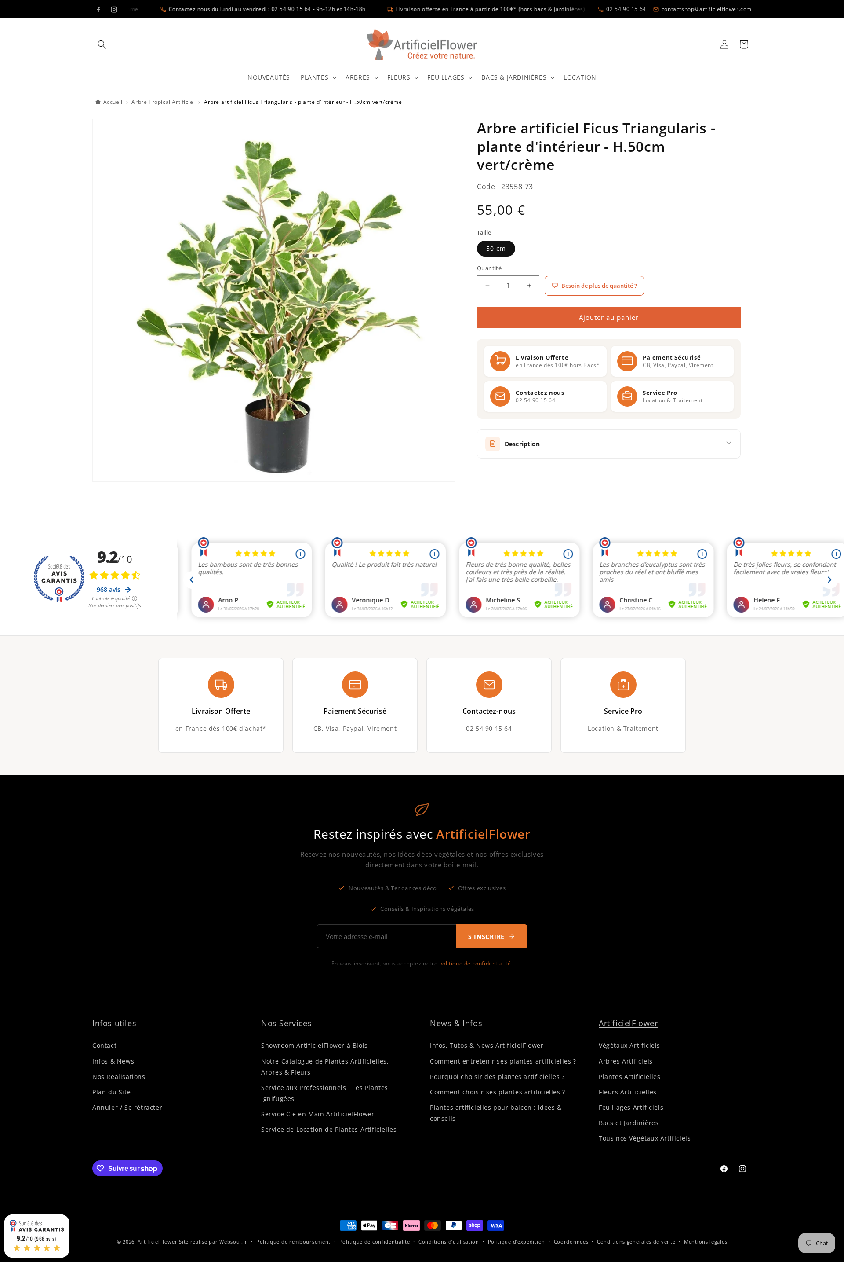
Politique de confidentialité (374, 1241)
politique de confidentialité (475, 963)
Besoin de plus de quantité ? (599, 286)
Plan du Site (111, 1092)
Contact (104, 1045)
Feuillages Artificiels (631, 1107)
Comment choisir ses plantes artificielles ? (497, 1092)
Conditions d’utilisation (448, 1241)
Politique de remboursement (293, 1241)
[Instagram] (114, 9)
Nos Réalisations (119, 1076)
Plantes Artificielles (630, 1076)
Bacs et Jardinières (628, 1123)
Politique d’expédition (516, 1241)
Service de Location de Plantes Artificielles (329, 1129)
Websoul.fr (233, 1241)
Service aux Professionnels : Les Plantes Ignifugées (324, 1093)
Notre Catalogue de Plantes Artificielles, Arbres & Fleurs (325, 1066)
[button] (102, 44)
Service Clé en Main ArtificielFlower (318, 1114)
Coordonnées (571, 1241)
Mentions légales (705, 1241)
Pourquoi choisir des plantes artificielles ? (497, 1076)
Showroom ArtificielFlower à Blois (314, 1045)
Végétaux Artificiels (629, 1045)
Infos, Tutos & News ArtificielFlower (487, 1045)
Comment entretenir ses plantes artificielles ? (503, 1061)
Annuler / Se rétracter (127, 1107)
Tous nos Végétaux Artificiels (645, 1138)
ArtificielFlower (628, 1023)
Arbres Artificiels (626, 1061)
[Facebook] (98, 9)
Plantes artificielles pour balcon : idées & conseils (496, 1113)
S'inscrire (486, 936)
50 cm (496, 248)
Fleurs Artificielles (628, 1092)
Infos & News (113, 1061)
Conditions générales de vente (636, 1241)
